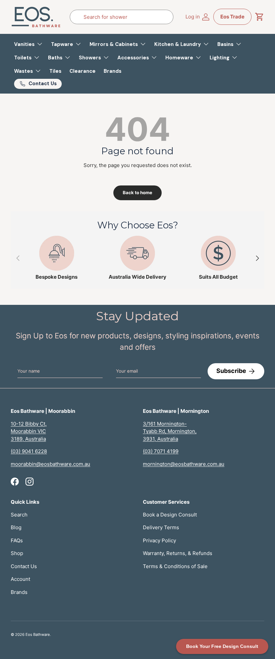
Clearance (82, 71)
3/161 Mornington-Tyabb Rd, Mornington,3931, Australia (170, 431)
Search (19, 514)
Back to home (137, 192)
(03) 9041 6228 (29, 451)
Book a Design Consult (170, 514)
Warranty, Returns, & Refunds (177, 553)
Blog (16, 527)
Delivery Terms (161, 527)
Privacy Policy (159, 540)
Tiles (55, 71)
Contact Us (24, 566)
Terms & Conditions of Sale (175, 566)
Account (20, 579)
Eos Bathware (37, 634)
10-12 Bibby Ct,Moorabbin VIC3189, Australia (29, 431)
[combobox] (121, 17)
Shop (17, 553)
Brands (112, 71)
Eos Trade (232, 16)
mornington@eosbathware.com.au (183, 464)
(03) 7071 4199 (160, 451)
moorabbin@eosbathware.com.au (50, 464)
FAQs (17, 540)
